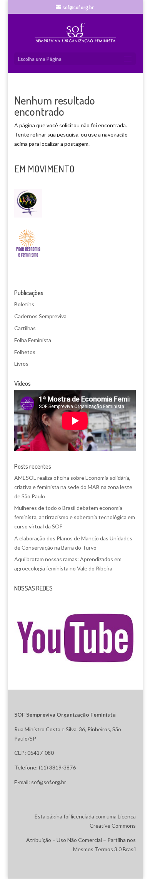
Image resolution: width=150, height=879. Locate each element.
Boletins (24, 304)
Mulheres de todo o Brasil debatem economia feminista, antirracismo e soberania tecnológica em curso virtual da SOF (74, 517)
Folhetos (24, 352)
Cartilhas (25, 328)
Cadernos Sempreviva (40, 316)
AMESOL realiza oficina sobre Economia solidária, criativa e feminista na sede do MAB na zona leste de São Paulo (73, 486)
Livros (21, 363)
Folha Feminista (32, 340)
